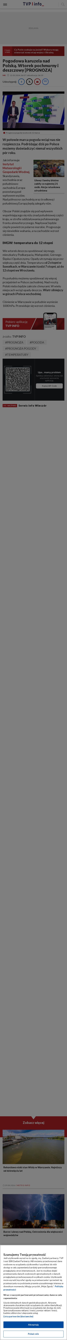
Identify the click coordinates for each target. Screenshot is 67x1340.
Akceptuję (33, 1324)
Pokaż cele (33, 1334)
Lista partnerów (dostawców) (18, 1316)
